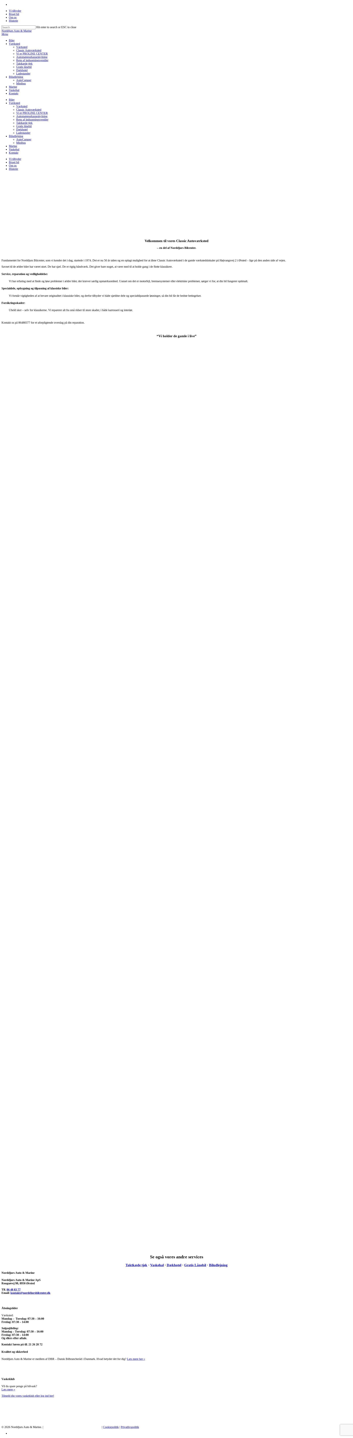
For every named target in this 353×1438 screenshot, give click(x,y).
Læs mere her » (136, 1359)
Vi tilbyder (15, 10)
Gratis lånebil (24, 66)
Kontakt (13, 93)
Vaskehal (14, 90)
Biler (12, 40)
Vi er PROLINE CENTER (32, 53)
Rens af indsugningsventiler (32, 60)
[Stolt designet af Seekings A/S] (72, 1427)
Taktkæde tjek (24, 63)
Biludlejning (16, 76)
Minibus (21, 83)
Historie (13, 20)
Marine (13, 86)
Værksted (14, 43)
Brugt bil (14, 14)
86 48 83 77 (14, 1289)
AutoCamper (23, 80)
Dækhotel (22, 70)
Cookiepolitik (111, 1427)
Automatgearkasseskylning (31, 57)
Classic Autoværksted (28, 50)
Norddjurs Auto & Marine (16, 30)
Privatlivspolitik (130, 1427)
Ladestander (23, 73)
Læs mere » (8, 1389)
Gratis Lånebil (195, 1265)
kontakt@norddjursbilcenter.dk (30, 1292)
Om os (13, 17)
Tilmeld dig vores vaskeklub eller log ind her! (27, 1395)
